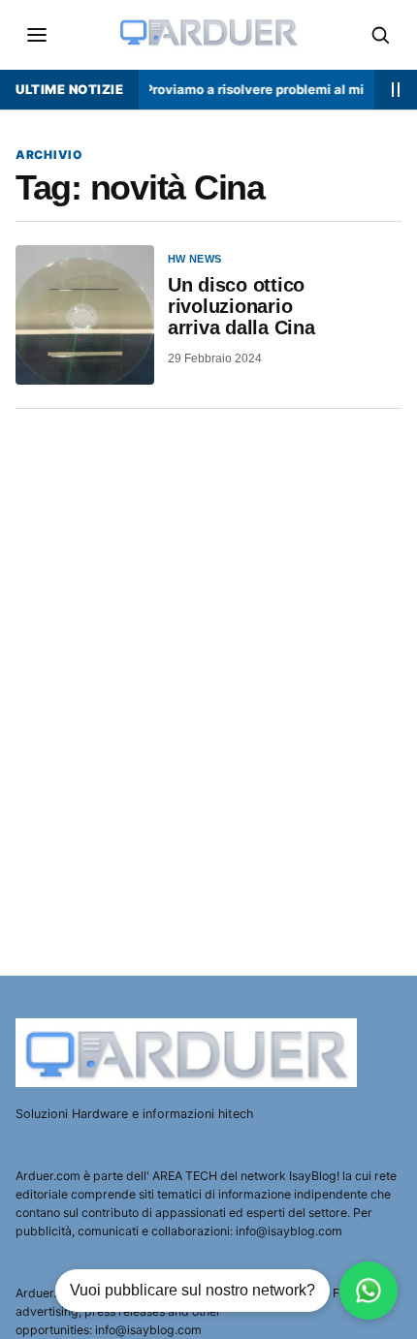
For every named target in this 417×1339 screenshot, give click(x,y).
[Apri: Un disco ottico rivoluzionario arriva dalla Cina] (85, 314)
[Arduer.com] (189, 1052)
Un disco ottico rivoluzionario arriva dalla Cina (241, 306)
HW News (195, 259)
